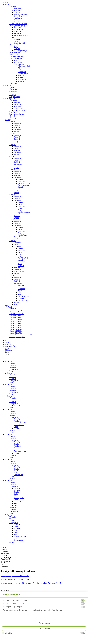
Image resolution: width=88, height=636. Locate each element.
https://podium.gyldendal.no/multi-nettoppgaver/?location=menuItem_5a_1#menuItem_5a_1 (32, 583)
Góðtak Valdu (44, 623)
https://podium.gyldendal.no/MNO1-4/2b (15, 579)
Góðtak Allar (44, 629)
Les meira (8, 633)
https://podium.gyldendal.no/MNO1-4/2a (15, 576)
